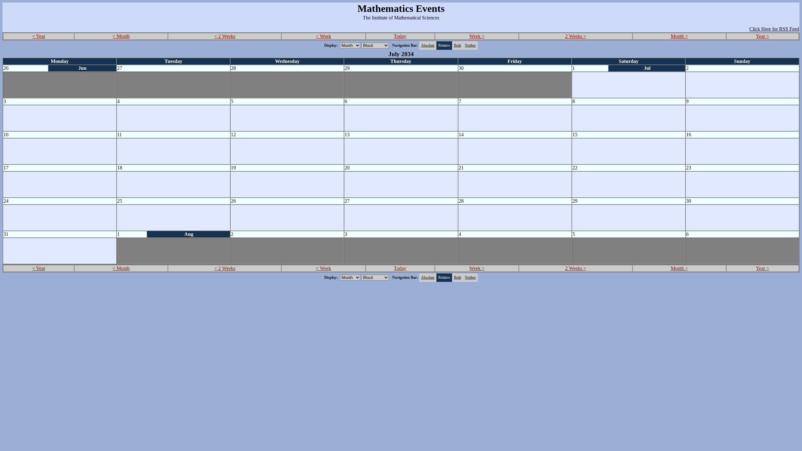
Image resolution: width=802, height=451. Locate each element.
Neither (470, 45)
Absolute (428, 45)
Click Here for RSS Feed (774, 29)
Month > (679, 36)
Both (457, 45)
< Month (121, 36)
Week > (477, 36)
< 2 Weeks (224, 36)
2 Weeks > (575, 36)
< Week (323, 36)
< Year (38, 36)
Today (400, 36)
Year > (762, 36)
